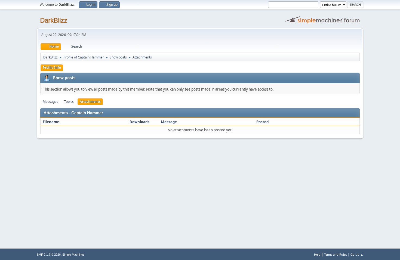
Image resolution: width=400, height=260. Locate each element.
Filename (51, 121)
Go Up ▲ (356, 254)
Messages (50, 101)
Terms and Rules (335, 254)
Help (317, 254)
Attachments (90, 101)
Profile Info (52, 67)
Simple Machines (73, 254)
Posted (262, 121)
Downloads (139, 121)
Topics (69, 101)
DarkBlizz (53, 20)
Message (169, 121)
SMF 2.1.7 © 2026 (49, 254)
